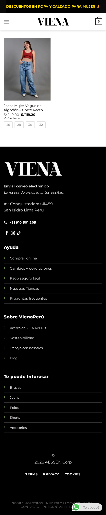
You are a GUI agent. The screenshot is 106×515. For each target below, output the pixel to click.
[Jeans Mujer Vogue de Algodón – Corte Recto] (27, 69)
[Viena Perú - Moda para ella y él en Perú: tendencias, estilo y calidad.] (53, 21)
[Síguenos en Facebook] (7, 233)
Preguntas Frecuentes (64, 507)
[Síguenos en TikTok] (19, 233)
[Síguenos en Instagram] (13, 233)
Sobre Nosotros (27, 503)
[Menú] (7, 22)
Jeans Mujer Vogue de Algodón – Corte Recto (23, 108)
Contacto (30, 507)
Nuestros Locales (63, 503)
